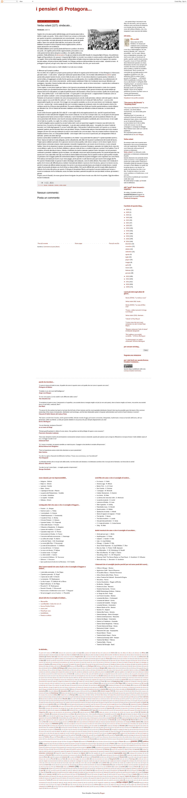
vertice (47, 784)
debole (68, 685)
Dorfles (110, 689)
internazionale (68, 712)
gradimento (133, 704)
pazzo (64, 737)
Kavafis (47, 714)
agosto (127, 254)
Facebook (127, 198)
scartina (91, 760)
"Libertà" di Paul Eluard (133, 319)
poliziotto (45, 743)
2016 (128, 236)
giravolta (133, 702)
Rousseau (115, 757)
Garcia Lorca (130, 700)
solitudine (51, 768)
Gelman (47, 702)
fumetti (56, 700)
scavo (106, 760)
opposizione (134, 731)
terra (70, 776)
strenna (65, 772)
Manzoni (133, 720)
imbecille (96, 708)
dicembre (128, 244)
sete (52, 764)
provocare (133, 747)
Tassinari (119, 774)
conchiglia (55, 679)
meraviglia (71, 723)
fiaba (42, 698)
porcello (106, 743)
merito (95, 723)
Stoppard (134, 770)
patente (40, 737)
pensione (120, 737)
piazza (131, 739)
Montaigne (115, 725)
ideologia (62, 708)
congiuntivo (94, 679)
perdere (41, 739)
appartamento (49, 658)
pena (91, 737)
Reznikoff (49, 755)
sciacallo (58, 762)
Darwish (96, 683)
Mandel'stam (104, 719)
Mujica (75, 727)
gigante (102, 702)
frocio (42, 700)
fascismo (41, 696)
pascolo (111, 735)
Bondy (74, 668)
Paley (128, 733)
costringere (126, 681)
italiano (101, 712)
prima (105, 745)
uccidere (71, 780)
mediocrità (145, 721)
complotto (123, 677)
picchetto (137, 739)
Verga (140, 782)
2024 (128, 215)
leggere (73, 716)
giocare (111, 702)
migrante (140, 723)
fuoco (67, 700)
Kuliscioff (78, 714)
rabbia (125, 749)
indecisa (144, 708)
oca (68, 731)
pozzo (48, 745)
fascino (145, 694)
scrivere (82, 762)
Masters (71, 721)
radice (40, 751)
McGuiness (120, 721)
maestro (141, 718)
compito (118, 677)
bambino (47, 664)
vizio (128, 784)
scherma (138, 760)
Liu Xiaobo (53, 718)
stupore (87, 772)
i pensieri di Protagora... (64, 9)
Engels (47, 693)
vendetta (100, 782)
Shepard (120, 764)
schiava (41, 762)
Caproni (134, 672)
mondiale (95, 725)
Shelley (114, 764)
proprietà (76, 747)
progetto (41, 747)
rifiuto (87, 755)
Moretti (40, 727)
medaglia (127, 721)
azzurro (94, 662)
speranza (112, 768)
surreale (139, 772)
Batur (123, 664)
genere (62, 702)
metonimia (125, 723)
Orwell (71, 733)
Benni (78, 666)
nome (96, 729)
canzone (102, 672)
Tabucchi (89, 774)
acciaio (67, 652)
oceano (79, 731)
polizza (51, 743)
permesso (57, 739)
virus (107, 784)
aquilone (62, 658)
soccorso (101, 766)
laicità (107, 714)
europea (80, 694)
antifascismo (142, 656)
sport (42, 770)
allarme (106, 654)
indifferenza (50, 710)
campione (67, 672)
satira (40, 760)
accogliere (73, 652)
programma (47, 747)
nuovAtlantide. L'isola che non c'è (51, 604)
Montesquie (131, 725)
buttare (94, 670)
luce (83, 718)
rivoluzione (57, 757)
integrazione (42, 712)
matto (101, 721)
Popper (94, 743)
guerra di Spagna (96, 706)
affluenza (130, 652)
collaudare (54, 677)
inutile (81, 712)
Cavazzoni (112, 673)
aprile (127, 265)
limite (132, 716)
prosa (89, 747)
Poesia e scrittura (46, 615)
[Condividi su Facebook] (51, 183)
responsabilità (108, 753)
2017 (128, 233)
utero (135, 780)
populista (100, 743)
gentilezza (68, 702)
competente (111, 677)
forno (109, 698)
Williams (103, 786)
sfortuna (98, 764)
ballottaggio (143, 662)
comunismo (145, 677)
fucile (52, 700)
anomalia (119, 656)
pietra (42, 741)
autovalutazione (63, 662)
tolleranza (134, 776)
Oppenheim (118, 731)
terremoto (82, 776)
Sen (134, 762)
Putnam (62, 749)
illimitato (84, 708)
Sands (105, 759)
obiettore (58, 731)
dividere (50, 689)
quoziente (120, 749)
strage (42, 772)
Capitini (128, 672)
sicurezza (131, 764)
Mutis (102, 727)
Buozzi (69, 670)
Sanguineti (112, 759)
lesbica (85, 716)
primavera (111, 745)
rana (80, 751)
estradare (43, 694)
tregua (103, 778)
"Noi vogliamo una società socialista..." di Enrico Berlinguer (135, 335)
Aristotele (114, 658)
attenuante (112, 660)
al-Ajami (62, 654)
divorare (56, 689)
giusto (57, 704)
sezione (66, 764)
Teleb (145, 774)
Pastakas (144, 735)
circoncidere (93, 675)
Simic (52, 766)
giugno (127, 259)
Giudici (144, 702)
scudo (87, 762)
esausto (127, 693)
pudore (42, 749)
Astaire (86, 660)
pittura (101, 741)
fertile (127, 696)
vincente (75, 784)
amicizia (65, 656)
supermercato (125, 772)
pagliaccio (123, 733)
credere (144, 681)
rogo (83, 757)
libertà (116, 716)
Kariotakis (143, 712)
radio (45, 751)
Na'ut (106, 727)
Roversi (122, 757)
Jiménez (122, 712)
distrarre (145, 687)
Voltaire (49, 786)
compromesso (131, 677)
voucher (60, 786)
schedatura (131, 760)
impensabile (117, 708)
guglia (117, 706)
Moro (45, 727)
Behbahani (41, 666)
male (84, 719)
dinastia (85, 687)
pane (40, 735)
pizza (111, 741)
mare (40, 721)
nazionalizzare (44, 729)
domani (78, 689)
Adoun (118, 652)
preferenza (68, 745)
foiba (79, 698)
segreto (111, 762)
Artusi (140, 658)
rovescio (130, 757)
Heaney (139, 706)
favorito (66, 696)
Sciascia (64, 762)
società (122, 766)
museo (91, 727)
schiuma (52, 762)
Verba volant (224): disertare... (135, 315)
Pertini (78, 739)
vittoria (122, 784)
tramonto (71, 778)
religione (83, 753)
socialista (116, 766)
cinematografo (80, 675)
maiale (66, 719)
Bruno (145, 668)
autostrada (55, 662)
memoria (55, 723)
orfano (50, 733)
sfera (71, 764)
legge (62, 716)
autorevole (48, 662)
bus (85, 670)
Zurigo (54, 788)
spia (123, 768)
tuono (140, 778)
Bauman (129, 664)
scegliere (112, 760)
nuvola (52, 731)
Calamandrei (118, 670)
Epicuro (64, 693)
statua (96, 770)
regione (63, 753)
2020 (128, 225)
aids (52, 654)
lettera (90, 716)
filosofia (65, 698)
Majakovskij (72, 719)
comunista (43, 679)
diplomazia (95, 687)
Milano (40, 725)
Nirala (85, 729)
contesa (130, 679)
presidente (93, 745)
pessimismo (85, 739)
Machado (130, 718)
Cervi (47, 675)
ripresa (116, 755)
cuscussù (80, 683)
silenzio (42, 766)
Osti (85, 733)
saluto (93, 759)
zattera (139, 786)
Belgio (47, 666)
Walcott (78, 786)
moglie (85, 725)
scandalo (71, 760)
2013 (128, 276)
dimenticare (73, 687)
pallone (133, 733)
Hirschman (47, 708)
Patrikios (46, 737)
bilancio (134, 666)
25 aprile (41, 652)
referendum (143, 751)
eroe (106, 693)
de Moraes (57, 685)
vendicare (106, 782)
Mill (44, 725)
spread (52, 770)
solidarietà (43, 768)
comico (89, 677)
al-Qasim (74, 654)
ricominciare (65, 755)
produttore (144, 745)
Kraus (72, 714)
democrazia (60, 55)
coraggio (60, 681)
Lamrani (113, 714)
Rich (59, 755)
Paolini (57, 735)
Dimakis (66, 687)
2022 (128, 220)
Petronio (109, 739)
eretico (95, 693)
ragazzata (56, 751)
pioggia (70, 741)
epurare (75, 693)
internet (75, 712)
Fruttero (47, 700)
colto (79, 677)
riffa (79, 755)
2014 (128, 241)
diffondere (46, 687)
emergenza (143, 691)
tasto (125, 774)
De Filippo (119, 683)
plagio (115, 741)
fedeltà (76, 696)
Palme (138, 733)
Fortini (114, 698)
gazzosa (141, 700)
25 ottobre (47, 652)
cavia (118, 673)
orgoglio (61, 733)
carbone (140, 672)
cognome (43, 677)
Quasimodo (99, 749)
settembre (128, 251)
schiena (46, 762)
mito (75, 725)
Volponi (144, 784)
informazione (85, 710)
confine (76, 679)
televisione (53, 776)
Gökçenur (97, 704)
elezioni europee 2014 (107, 691)
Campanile (60, 672)
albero (92, 654)
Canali (72, 672)
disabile (109, 687)
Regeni (57, 753)
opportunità (126, 731)
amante (138, 654)
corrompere (73, 681)
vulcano (65, 786)
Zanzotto (134, 786)
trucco (129, 778)
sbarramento (53, 760)
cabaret (105, 670)
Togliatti (127, 776)
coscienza (96, 681)
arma (119, 658)
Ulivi (84, 780)
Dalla (86, 683)
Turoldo (60, 780)
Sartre (145, 759)
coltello (74, 677)
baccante (100, 662)
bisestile (46, 668)
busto (89, 670)
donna (97, 689)
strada (146, 770)
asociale (53, 660)
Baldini (125, 662)
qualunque (78, 749)
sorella (63, 768)
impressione (125, 708)
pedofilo (79, 737)
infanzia (64, 710)
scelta (117, 760)
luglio (127, 257)
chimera (60, 675)
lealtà (52, 716)
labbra (95, 714)
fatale (50, 696)
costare (108, 681)
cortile (90, 681)
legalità (57, 716)
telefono (47, 776)
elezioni (95, 691)
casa (76, 673)
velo (95, 782)
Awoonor (78, 662)
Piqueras (76, 741)
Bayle (134, 664)
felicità (81, 696)
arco (74, 658)
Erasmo (86, 693)
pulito (52, 749)
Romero (88, 757)
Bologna (61, 668)
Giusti (45, 704)
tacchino (95, 774)
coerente (146, 675)
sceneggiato (124, 760)
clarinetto (123, 675)
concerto (49, 679)
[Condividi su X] (49, 183)
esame (121, 693)
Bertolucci (106, 666)
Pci (69, 737)
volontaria (138, 784)
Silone (47, 766)
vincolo (86, 784)
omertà (101, 731)
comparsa (103, 677)
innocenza (111, 710)
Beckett (139, 664)
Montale (122, 725)
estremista (49, 694)
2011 (127, 281)
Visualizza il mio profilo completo (134, 98)
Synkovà (68, 774)
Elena (89, 691)
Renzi (90, 753)
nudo (147, 729)
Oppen (112, 731)
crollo (51, 683)
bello (58, 666)
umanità (93, 780)
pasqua (125, 735)
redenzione (135, 751)
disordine (138, 687)
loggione (74, 718)
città (99, 675)
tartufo (113, 774)
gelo (52, 702)
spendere (106, 768)
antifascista (41, 658)
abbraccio (61, 652)
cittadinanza (106, 675)
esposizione (145, 693)
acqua (80, 653)
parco (67, 735)
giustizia (51, 704)
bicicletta (124, 666)
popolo (89, 743)
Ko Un (67, 714)
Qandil (72, 749)
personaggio (72, 739)
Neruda (57, 729)
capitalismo (122, 672)
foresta (104, 698)
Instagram (134, 198)
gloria (73, 704)
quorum (114, 749)
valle (65, 782)
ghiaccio (90, 702)
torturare (47, 778)
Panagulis (144, 733)
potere (139, 743)
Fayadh (71, 696)
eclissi (141, 689)
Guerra (87, 706)
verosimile (41, 784)
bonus (79, 668)
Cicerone (72, 675)
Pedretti (85, 737)
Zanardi (121, 786)
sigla (147, 764)
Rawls (111, 751)
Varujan (79, 782)
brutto (40, 670)
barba (78, 664)
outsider (90, 733)
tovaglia (53, 778)
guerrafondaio (111, 706)
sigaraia (142, 764)
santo (125, 759)
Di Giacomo (136, 685)
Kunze (84, 714)
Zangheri (128, 786)
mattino (96, 721)
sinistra (56, 185)
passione (138, 735)
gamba (110, 700)
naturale (140, 727)
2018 (128, 231)
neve (62, 729)
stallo (83, 770)
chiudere (66, 675)
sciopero (70, 762)
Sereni (47, 764)
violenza (96, 784)
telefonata (41, 776)
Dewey (129, 685)
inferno (77, 710)
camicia (47, 672)
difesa (40, 687)
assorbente (73, 660)
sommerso (57, 768)
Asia (42, 660)
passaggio (131, 735)
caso (80, 673)
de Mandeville (42, 685)
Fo (75, 698)
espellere (138, 693)
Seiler (116, 762)
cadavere (111, 670)
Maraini (139, 719)
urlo (131, 780)
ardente (86, 658)
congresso (101, 679)
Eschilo (132, 693)
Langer (118, 714)
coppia (54, 681)
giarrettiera (96, 702)
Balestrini (131, 662)
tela (141, 774)
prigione (100, 745)
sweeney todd (51, 774)
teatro (135, 774)
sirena (91, 766)
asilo (48, 660)
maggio (127, 262)
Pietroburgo (48, 741)
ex (84, 694)
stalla (79, 770)
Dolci (68, 689)
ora (145, 731)
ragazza (50, 751)
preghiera (75, 745)
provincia (127, 747)
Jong (127, 712)
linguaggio (143, 716)
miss (66, 725)
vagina (59, 782)
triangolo (113, 778)
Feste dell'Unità (143, 697)
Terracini (75, 776)
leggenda (67, 716)
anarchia (88, 656)
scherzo (144, 760)
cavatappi (106, 673)
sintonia (81, 766)
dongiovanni (91, 689)
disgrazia (132, 687)
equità (80, 693)
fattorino (60, 696)
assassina (59, 660)
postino (129, 743)
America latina (50, 656)
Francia (136, 698)
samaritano (99, 759)
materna (78, 721)
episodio (69, 693)
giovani (127, 702)
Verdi (135, 782)
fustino (76, 700)
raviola (106, 751)
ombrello (95, 731)
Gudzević (81, 706)
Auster (144, 660)
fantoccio (135, 694)
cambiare (41, 672)
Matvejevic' (113, 721)
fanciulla (117, 694)
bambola (54, 664)
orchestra (41, 733)
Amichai (59, 656)
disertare (126, 687)
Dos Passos (117, 689)
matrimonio (84, 721)
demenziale (93, 685)
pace (105, 733)
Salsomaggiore (76, 759)
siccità (125, 764)
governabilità (112, 704)
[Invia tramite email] (45, 183)
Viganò (69, 784)
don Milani (84, 689)
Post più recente (43, 243)
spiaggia (128, 768)
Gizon (63, 704)
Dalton (90, 683)
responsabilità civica (120, 753)
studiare (70, 772)
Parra (95, 735)
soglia (142, 766)
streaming (53, 772)
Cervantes (41, 675)
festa (136, 696)
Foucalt (125, 698)
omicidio (107, 731)
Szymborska (81, 774)
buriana (75, 670)
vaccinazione (42, 782)
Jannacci (107, 712)
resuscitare (139, 753)
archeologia (68, 658)
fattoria (54, 696)
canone (90, 672)
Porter (112, 743)
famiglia (111, 694)
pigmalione (54, 741)
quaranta (85, 749)
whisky (97, 786)
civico (112, 675)
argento (97, 658)
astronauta (92, 660)
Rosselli (94, 757)
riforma (92, 755)
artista (136, 658)
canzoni (108, 672)
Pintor (65, 741)
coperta (49, 681)
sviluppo (145, 772)
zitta (45, 788)
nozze (142, 729)
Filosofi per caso (46, 611)
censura (133, 673)
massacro (65, 721)
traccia (58, 778)
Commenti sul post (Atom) (51, 246)
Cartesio (59, 673)
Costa (102, 681)
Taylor (129, 774)
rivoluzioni (64, 757)
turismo (54, 780)
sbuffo (59, 760)
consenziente (109, 679)
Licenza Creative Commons (132, 370)
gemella (56, 702)
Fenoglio (95, 696)
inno (99, 710)
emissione (41, 693)
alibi (102, 654)
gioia (116, 702)
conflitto (81, 679)
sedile (99, 762)
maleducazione (90, 719)
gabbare (87, 700)
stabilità (63, 770)
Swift (58, 774)
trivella (119, 778)
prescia (81, 745)
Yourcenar (115, 786)
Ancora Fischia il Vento (48, 606)
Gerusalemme (82, 702)
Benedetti (64, 666)
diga (51, 687)
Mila (145, 723)
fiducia (51, 698)
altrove (132, 654)
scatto (101, 760)
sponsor (146, 768)
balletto (137, 662)
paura (53, 737)
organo (56, 733)
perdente (144, 737)
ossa (81, 733)
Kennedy (62, 714)
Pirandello (89, 741)
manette (118, 719)
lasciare (129, 714)
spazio (85, 768)
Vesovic (53, 784)
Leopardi (79, 716)
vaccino (49, 782)
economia (42, 691)
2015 (128, 238)
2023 (128, 217)
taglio (105, 774)
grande (43, 706)
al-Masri (68, 654)
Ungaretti (99, 780)
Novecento (136, 729)
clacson (117, 675)
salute (88, 759)
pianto (126, 739)
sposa (47, 770)
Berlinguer (91, 666)
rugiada (144, 757)
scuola (93, 762)
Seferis (105, 762)
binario (139, 666)
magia (54, 719)
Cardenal (146, 672)
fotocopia (119, 698)
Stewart (128, 770)
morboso (144, 725)
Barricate (96, 664)
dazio (106, 683)
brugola (140, 668)
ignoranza (78, 708)
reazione (123, 751)
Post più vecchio (114, 243)
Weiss (88, 786)
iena (68, 708)
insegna (125, 710)
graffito (139, 704)
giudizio (40, 704)
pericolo (51, 739)
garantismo (122, 700)
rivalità (51, 757)
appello (56, 658)
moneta (109, 725)
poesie (134, 741)
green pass (61, 706)
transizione (77, 778)
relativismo (75, 753)
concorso (62, 679)
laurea (145, 714)
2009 (128, 287)
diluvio (60, 687)
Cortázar (80, 681)
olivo (90, 731)
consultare (116, 679)
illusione (90, 708)
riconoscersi (73, 755)
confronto (87, 679)
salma (69, 759)
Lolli (79, 718)
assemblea (66, 660)
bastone (107, 664)
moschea (63, 727)
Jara (112, 712)
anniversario (107, 656)
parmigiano (84, 735)
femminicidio (88, 696)
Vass (84, 782)
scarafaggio (78, 760)
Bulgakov (60, 670)
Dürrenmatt (130, 689)
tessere (101, 776)
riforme (98, 755)
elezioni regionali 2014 (120, 691)
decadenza (74, 685)
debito (63, 685)
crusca (61, 683)
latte (141, 714)
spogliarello (139, 768)
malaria (79, 719)
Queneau (106, 749)
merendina (89, 723)
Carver (70, 674)
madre (135, 718)
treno (108, 778)
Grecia (54, 706)
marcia (144, 719)
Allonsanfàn (44, 601)
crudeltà (56, 683)
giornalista (121, 702)
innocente (104, 710)
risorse (122, 755)
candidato (84, 672)
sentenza (41, 764)
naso (123, 727)
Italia (92, 712)
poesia (127, 741)
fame (106, 694)
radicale (144, 749)
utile (139, 780)
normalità (114, 729)
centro (138, 673)
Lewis (107, 716)
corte (86, 681)
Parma (77, 735)
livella (59, 718)
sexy (61, 764)
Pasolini (117, 735)
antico (135, 656)
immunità (102, 708)
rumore (47, 759)
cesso (51, 675)
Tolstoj (140, 776)
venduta (112, 782)
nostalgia (120, 729)
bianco (112, 666)
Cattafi (95, 673)
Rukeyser (41, 759)
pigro (60, 741)
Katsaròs (41, 714)
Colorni (64, 677)
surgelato (133, 772)
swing (62, 774)
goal (77, 704)
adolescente (106, 652)
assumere (80, 660)
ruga (140, 757)
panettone (46, 735)
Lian (111, 716)
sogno (146, 766)
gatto (136, 700)
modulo (80, 725)
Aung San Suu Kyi (137, 660)
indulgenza (57, 710)
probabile (131, 745)
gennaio (128, 273)
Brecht (124, 668)
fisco (72, 698)
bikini (129, 666)
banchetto (66, 664)
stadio (68, 770)
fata (46, 696)
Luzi (118, 718)
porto (125, 743)
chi (55, 675)
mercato (78, 723)
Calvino (143, 670)
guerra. (103, 706)
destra (123, 685)
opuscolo (141, 731)
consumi (123, 679)
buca (50, 670)
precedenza (61, 745)
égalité (72, 691)
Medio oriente (135, 721)
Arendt (91, 658)
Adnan (99, 652)
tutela (65, 780)
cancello (78, 672)
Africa (143, 653)
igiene (72, 708)
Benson (84, 666)
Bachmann (107, 662)
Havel (133, 706)
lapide (124, 714)
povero (144, 743)
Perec (46, 739)
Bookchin (90, 668)
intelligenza (50, 712)
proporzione (69, 747)
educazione (64, 691)
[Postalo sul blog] (47, 183)
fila (60, 698)
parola (90, 735)
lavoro (45, 185)
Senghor (144, 762)
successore (98, 772)
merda (83, 723)
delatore (86, 685)
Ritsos (45, 757)
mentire (65, 723)
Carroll (53, 673)
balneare (41, 664)
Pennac (101, 737)
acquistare (86, 652)
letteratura (96, 716)
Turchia (48, 780)
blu (50, 668)
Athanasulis (105, 660)
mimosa (54, 725)
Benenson (72, 666)
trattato (98, 778)
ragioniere (68, 751)
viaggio (58, 784)
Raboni (130, 749)
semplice (122, 762)
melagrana (47, 723)
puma (56, 749)
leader (47, 716)
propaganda (62, 747)
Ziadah (144, 786)
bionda (144, 666)
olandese (85, 731)
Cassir (84, 673)
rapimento (85, 751)
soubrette (75, 768)
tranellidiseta (44, 613)
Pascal (105, 735)
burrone (80, 670)
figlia (56, 698)
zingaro (40, 788)
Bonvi (84, 668)
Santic (120, 759)
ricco (55, 755)
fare (140, 694)
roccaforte (72, 757)
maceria (124, 718)
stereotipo (106, 770)
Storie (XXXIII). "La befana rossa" (136, 298)
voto (55, 786)
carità (42, 673)
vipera (102, 784)
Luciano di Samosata (91, 718)
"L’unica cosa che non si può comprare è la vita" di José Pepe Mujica (136, 324)
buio (55, 670)
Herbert (144, 706)
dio (90, 687)
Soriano (69, 768)
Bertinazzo (99, 666)
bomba (69, 668)
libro (122, 716)
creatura (139, 681)
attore (118, 660)
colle (60, 677)
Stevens (122, 770)
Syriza (73, 774)
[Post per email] (42, 182)
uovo (126, 780)
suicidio (112, 772)
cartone (65, 673)
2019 (128, 228)
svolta (43, 774)
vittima (117, 784)
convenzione (42, 681)
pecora (73, 737)
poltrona (66, 743)
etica (55, 695)
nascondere (117, 727)
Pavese (59, 737)
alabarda (81, 654)
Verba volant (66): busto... (134, 301)
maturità (107, 721)
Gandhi (116, 700)
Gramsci (145, 704)
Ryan (59, 759)
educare (56, 691)
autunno (71, 662)
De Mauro (49, 685)
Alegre (97, 654)
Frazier (142, 698)
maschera (50, 721)
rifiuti (83, 755)
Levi (102, 716)
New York (68, 729)
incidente (132, 708)
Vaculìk (54, 782)
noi (92, 729)
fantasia (123, 694)
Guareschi (68, 706)
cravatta (133, 681)
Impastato (109, 708)
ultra (88, 780)
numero (42, 731)
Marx (44, 721)
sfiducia (80, 764)
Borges (102, 668)
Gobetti (86, 704)
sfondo (85, 764)
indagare (138, 708)
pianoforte (120, 739)
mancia (97, 719)
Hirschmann (55, 708)
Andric (93, 656)
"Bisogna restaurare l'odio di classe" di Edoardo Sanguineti (137, 330)
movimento (69, 727)
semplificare (128, 762)
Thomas (115, 776)
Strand (47, 772)
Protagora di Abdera (116, 747)
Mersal (100, 723)
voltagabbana (42, 786)
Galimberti (104, 700)
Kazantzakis (55, 714)
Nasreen (128, 727)
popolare (84, 743)
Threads (141, 196)
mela (42, 723)
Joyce (131, 712)
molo (90, 725)
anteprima (125, 656)
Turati (145, 778)
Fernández (121, 696)
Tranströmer (85, 778)
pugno (47, 749)
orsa (66, 733)
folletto (84, 698)
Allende (116, 654)
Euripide (62, 694)
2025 (128, 212)
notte (130, 729)
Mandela (111, 720)
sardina (140, 759)
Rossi (100, 757)
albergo (87, 654)
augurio (129, 660)
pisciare (96, 741)
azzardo (88, 662)
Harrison (123, 706)
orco (46, 733)
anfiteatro (99, 656)
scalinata (65, 760)
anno (113, 656)
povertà (41, 745)
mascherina (58, 721)
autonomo (41, 662)
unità (110, 780)
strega (59, 772)
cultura (73, 683)
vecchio (90, 782)
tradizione (64, 778)
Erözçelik (116, 693)
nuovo (47, 731)
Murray (86, 727)
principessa (118, 745)
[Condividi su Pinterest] (53, 183)
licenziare (127, 716)
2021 (128, 223)
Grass (48, 706)
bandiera (72, 664)
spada (80, 768)
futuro (81, 700)
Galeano (98, 700)
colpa (69, 677)
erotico (110, 693)
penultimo (126, 737)
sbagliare (46, 760)
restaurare (132, 753)
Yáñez (108, 786)
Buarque (46, 670)
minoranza (60, 725)
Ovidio (95, 733)
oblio (64, 731)
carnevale (47, 673)
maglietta (60, 719)
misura (70, 725)
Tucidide (135, 778)
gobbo (81, 704)
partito (100, 735)
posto (135, 743)
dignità (55, 687)
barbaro (83, 664)
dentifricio (111, 685)
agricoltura (41, 654)
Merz (106, 723)
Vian (63, 784)
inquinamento (119, 710)
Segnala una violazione (132, 355)
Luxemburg (111, 718)
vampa (74, 782)
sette (56, 764)
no (89, 729)
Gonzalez (104, 704)
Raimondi (75, 751)
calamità (125, 670)
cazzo (123, 673)
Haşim (128, 706)
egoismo (78, 691)
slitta (96, 766)
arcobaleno (80, 658)
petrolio (103, 739)
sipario (86, 766)
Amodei (71, 656)
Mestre (119, 723)
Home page (78, 243)
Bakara (120, 662)
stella (101, 770)
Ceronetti (144, 673)
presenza (87, 745)
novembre (128, 246)
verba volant (62, 185)
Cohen (48, 677)
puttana (67, 749)
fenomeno (101, 696)
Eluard (137, 691)
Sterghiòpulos (114, 770)
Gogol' (91, 704)
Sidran (136, 764)
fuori (72, 700)
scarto (96, 760)
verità (145, 782)
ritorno (145, 755)
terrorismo (88, 776)
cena (128, 673)
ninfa (81, 729)
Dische (120, 687)
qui (140, 180)
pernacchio (64, 739)
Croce (40, 683)
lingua (137, 716)
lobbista (65, 718)
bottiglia (109, 668)
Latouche (135, 714)
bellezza (53, 666)
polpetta (60, 743)
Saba (63, 759)
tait (109, 774)
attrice (123, 660)
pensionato (113, 737)
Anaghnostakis (79, 656)
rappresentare (93, 751)
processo (137, 745)
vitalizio (112, 784)
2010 (128, 284)
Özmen (100, 733)
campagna (53, 672)
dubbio (123, 689)
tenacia (65, 776)
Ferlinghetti (108, 696)
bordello (96, 668)
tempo (59, 776)
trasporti (92, 778)
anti (131, 656)
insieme (144, 710)
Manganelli (125, 720)
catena (90, 673)
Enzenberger (55, 693)
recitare (129, 751)
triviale (124, 778)
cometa (84, 677)
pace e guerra (113, 733)
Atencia (99, 660)
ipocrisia (87, 712)
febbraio (128, 270)
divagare (45, 689)
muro (80, 727)
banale (59, 664)
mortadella (51, 727)
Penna (95, 737)
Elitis (133, 691)
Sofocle (136, 766)
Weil (84, 786)
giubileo (139, 702)
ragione (62, 751)
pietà (147, 739)
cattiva (100, 673)
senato (138, 762)
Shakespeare (106, 764)
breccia (119, 668)
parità (72, 735)
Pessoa (92, 739)
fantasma (129, 694)
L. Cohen (90, 714)
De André (112, 683)
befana (144, 664)
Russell (53, 759)
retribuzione (41, 755)
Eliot (129, 691)
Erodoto (101, 693)
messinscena (112, 723)
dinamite (80, 687)
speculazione (99, 768)
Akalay (56, 654)
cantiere (96, 672)
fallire (102, 694)
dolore (73, 689)
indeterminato (42, 710)
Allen (111, 654)
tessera (95, 776)
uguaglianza (78, 780)
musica (97, 727)
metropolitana (133, 723)
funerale (62, 700)
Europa (72, 695)
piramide (83, 741)
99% (53, 653)
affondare (137, 652)
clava (128, 675)
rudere (135, 757)
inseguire (139, 710)
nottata (125, 729)
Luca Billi (136, 39)
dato (102, 683)
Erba (91, 693)
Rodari (78, 757)
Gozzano (125, 704)
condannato (69, 679)
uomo (121, 780)
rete (145, 753)
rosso (105, 757)
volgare (132, 784)
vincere (80, 784)
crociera (46, 683)
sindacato (51, 185)
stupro (92, 772)
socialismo (109, 766)
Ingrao (94, 710)
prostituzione (106, 747)
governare (118, 704)
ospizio (76, 733)
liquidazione (41, 718)
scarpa (85, 760)
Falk (98, 694)
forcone (99, 698)
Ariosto (108, 658)
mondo (102, 725)
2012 (128, 279)
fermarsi (115, 696)
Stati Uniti (90, 770)
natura (134, 727)
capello (116, 672)
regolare (69, 753)
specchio (91, 768)
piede (142, 739)
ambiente (41, 656)
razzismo (117, 751)
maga (42, 719)
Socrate (130, 766)
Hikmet (41, 708)
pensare (107, 737)
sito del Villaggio (138, 134)
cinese (86, 675)
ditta (40, 689)
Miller (48, 725)
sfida (75, 764)
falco (93, 694)
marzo (127, 267)
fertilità (131, 696)
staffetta (74, 770)
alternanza (122, 654)
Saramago (132, 759)
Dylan (136, 689)
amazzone (144, 654)
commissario (96, 677)
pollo (56, 743)
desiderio (117, 685)
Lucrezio (100, 718)
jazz (116, 712)
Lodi (70, 718)
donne (103, 689)
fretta (147, 698)
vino (91, 784)
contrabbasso (137, 679)
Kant (136, 712)
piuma (106, 741)
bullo (65, 670)
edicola (50, 691)
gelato (146, 700)
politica (145, 741)
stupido (81, 772)
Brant (114, 668)
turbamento (41, 780)
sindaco (65, 766)
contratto (144, 679)
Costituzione (116, 681)
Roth (110, 757)
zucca (49, 788)
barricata (89, 664)
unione (105, 780)
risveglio (134, 755)
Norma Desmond (104, 729)
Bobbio (55, 668)
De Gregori (128, 683)
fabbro (88, 694)
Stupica (76, 772)
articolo (131, 658)
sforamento (91, 764)
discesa (114, 687)
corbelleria (66, 681)
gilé (107, 702)
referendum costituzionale (46, 753)
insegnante (132, 710)
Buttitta (99, 670)
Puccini (146, 747)
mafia (146, 718)
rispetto (129, 755)
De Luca (144, 683)
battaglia (113, 664)
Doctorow (62, 689)
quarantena (92, 749)
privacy (125, 745)
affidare (124, 652)
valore (69, 782)
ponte (78, 743)
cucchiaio (67, 683)
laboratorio (101, 714)
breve (129, 668)
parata (62, 735)
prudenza (140, 747)
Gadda (92, 700)
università (115, 780)
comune (139, 677)
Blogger (102, 793)
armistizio (125, 658)
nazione (51, 729)
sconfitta (77, 762)
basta (101, 664)
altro (128, 654)
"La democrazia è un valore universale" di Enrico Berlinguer (135, 340)
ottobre (127, 249)
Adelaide (93, 652)
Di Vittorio (143, 685)
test (106, 776)
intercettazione (58, 712)
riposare (110, 755)
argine (102, 658)
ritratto (40, 757)
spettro (118, 768)
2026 (128, 209)
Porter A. (119, 743)
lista (47, 718)
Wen (92, 786)
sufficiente (105, 772)
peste (98, 739)
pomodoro (72, 743)
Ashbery (146, 658)
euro (67, 694)
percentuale (137, 737)
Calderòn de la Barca (134, 670)
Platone (121, 741)
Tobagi (120, 776)
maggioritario (48, 719)
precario (54, 745)
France (131, 698)
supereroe (118, 772)
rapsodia (101, 751)
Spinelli (133, 768)
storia (140, 770)
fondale (93, 698)
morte (57, 727)
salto (83, 759)
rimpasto (104, 755)
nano (111, 727)
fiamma (46, 698)
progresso (54, 747)
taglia (101, 774)
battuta (118, 664)
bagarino (114, 662)
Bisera (40, 668)
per (132, 737)
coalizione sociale (137, 675)
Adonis (113, 653)
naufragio (146, 727)
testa (110, 776)
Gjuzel (68, 704)
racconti (137, 749)
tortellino (41, 778)
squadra (58, 770)
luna (105, 718)
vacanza (144, 780)
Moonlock (138, 725)
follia (89, 698)
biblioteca (118, 666)
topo (145, 776)
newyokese (75, 729)
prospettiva (98, 747)
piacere (114, 739)
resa (102, 753)
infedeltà (72, 710)
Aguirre (47, 654)
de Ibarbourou (136, 683)
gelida (42, 702)
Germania (74, 702)
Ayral (83, 662)
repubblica (96, 753)
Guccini (75, 706)
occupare (73, 731)
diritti (101, 687)
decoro (80, 685)
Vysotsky (71, 786)
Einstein (84, 691)
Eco (146, 689)
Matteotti (91, 721)
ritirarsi (140, 755)
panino (52, 735)
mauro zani (44, 608)
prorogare (82, 747)
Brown (134, 668)
